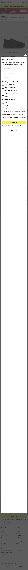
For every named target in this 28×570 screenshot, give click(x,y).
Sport (6, 105)
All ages (7, 96)
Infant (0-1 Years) (10, 85)
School (7, 102)
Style (6, 108)
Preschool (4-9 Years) (11, 90)
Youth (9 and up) (9, 93)
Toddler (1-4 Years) (10, 87)
